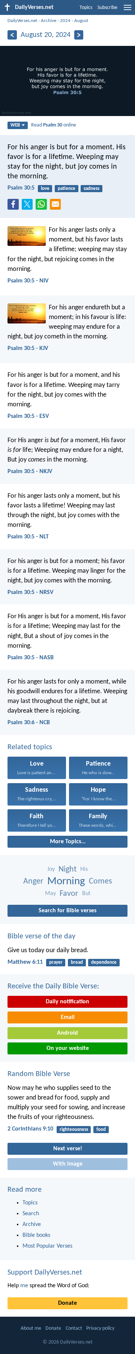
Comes (100, 881)
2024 (65, 20)
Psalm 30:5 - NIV (28, 281)
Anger (33, 881)
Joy (51, 869)
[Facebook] (15, 206)
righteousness (74, 1129)
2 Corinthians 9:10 (30, 1129)
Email (68, 1017)
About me (31, 1328)
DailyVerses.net (22, 20)
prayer (56, 962)
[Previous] (12, 35)
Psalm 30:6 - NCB (29, 723)
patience (66, 188)
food (101, 1129)
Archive (48, 20)
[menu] (127, 10)
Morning (66, 881)
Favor (69, 893)
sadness (91, 188)
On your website (67, 1048)
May (50, 894)
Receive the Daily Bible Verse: (53, 986)
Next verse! (67, 1149)
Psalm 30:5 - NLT (28, 537)
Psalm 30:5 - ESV (28, 416)
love (45, 188)
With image (67, 1164)
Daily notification (67, 1002)
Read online (53, 125)
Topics (86, 7)
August (81, 20)
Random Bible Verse (39, 1074)
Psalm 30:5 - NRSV (30, 592)
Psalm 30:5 (21, 188)
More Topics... (68, 842)
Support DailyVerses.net (45, 1272)
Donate (67, 1303)
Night (67, 869)
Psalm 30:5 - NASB (31, 658)
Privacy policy (100, 1328)
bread (77, 962)
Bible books (36, 1235)
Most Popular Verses (47, 1246)
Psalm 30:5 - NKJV (30, 472)
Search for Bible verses (67, 911)
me (24, 1286)
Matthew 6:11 (25, 962)
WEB (15, 125)
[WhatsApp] (43, 205)
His (84, 869)
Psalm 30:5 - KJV (28, 348)
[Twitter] (29, 206)
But (86, 894)
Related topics (30, 747)
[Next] (79, 35)
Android (67, 1033)
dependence (104, 962)
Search (30, 1214)
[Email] (57, 206)
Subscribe (107, 7)
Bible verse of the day (41, 936)
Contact (74, 1328)
